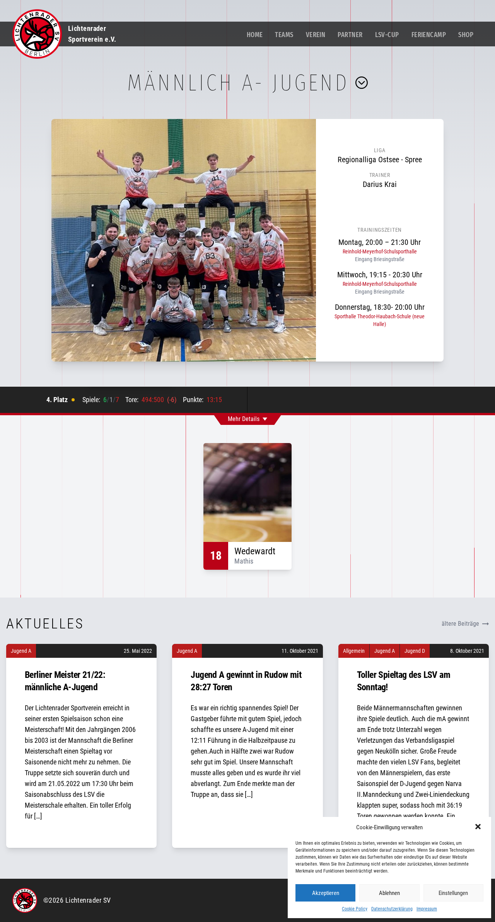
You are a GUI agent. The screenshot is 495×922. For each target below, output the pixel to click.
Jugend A (21, 651)
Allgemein (354, 651)
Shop (465, 35)
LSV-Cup (387, 35)
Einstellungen (453, 893)
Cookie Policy (354, 909)
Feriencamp (428, 35)
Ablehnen (389, 893)
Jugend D (415, 651)
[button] (478, 827)
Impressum (426, 909)
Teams (284, 35)
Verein (316, 35)
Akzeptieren (325, 893)
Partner (350, 35)
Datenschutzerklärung (392, 909)
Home (255, 35)
